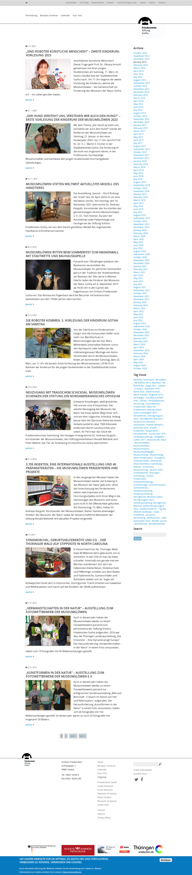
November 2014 (141, 56)
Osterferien (156, 460)
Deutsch (161, 2)
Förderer (110, 2)
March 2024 (139, 356)
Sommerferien (141, 487)
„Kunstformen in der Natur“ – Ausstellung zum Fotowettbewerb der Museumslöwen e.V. (65, 674)
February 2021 (141, 269)
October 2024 (140, 368)
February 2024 (141, 353)
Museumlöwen (142, 442)
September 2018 (142, 185)
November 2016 (141, 119)
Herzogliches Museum (151, 418)
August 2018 (140, 182)
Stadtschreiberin (148, 508)
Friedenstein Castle (107, 782)
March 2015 (139, 68)
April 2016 (139, 101)
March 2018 (139, 167)
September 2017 (142, 149)
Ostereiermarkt (141, 460)
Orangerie (159, 457)
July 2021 (138, 284)
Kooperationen (98, 2)
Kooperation (152, 430)
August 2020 (140, 251)
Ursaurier (150, 514)
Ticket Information (143, 770)
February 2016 (141, 95)
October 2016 (140, 116)
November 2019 (141, 224)
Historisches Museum (144, 421)
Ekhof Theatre (104, 797)
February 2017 (141, 128)
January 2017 (140, 125)
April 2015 (139, 71)
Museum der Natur (156, 439)
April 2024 (139, 359)
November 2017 (141, 155)
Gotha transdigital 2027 (145, 412)
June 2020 (138, 245)
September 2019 (142, 218)
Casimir (162, 385)
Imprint (152, 2)
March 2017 (139, 131)
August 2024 (140, 365)
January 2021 (140, 266)
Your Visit (102, 773)
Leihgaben (159, 436)
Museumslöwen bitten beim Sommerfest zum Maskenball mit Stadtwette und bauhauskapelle (72, 254)
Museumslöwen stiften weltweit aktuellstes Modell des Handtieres (72, 186)
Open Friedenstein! (143, 457)
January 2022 (140, 302)
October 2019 (140, 221)
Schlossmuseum (157, 484)
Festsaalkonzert (156, 400)
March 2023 (139, 344)
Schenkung (139, 475)
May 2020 (138, 242)
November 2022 (141, 332)
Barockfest (161, 379)
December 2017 (141, 158)
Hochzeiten (139, 424)
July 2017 (138, 143)
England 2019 (156, 394)
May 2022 (138, 314)
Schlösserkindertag (143, 481)
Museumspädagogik (144, 451)
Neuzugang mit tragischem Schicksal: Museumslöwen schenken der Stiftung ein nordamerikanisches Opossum (73, 394)
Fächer (143, 400)
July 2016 (138, 110)
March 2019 (139, 200)
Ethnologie (139, 397)
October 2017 (140, 152)
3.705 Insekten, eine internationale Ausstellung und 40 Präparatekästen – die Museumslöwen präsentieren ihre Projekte (72, 468)
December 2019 (141, 227)
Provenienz (148, 466)
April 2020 (139, 239)
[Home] (29, 2)
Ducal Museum (105, 789)
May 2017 (138, 137)
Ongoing (102, 777)
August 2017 (140, 146)
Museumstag (156, 454)
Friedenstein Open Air (145, 406)
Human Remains (154, 424)
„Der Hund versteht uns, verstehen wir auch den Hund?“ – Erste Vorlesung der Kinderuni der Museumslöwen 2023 (73, 118)
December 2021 (141, 299)
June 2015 (138, 74)
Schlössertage (140, 484)
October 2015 (140, 86)
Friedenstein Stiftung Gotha (147, 409)
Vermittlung (31, 15)
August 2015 (140, 80)
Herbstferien (140, 415)
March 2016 (139, 98)
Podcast (137, 466)
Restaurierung (141, 469)
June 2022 (138, 317)
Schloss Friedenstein (144, 477)
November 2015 (141, 89)
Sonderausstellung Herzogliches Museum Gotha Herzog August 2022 (150, 505)
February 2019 (141, 197)
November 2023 (141, 350)
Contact (143, 2)
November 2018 (141, 191)
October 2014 (140, 53)
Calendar (65, 15)
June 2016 (138, 107)
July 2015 (138, 77)
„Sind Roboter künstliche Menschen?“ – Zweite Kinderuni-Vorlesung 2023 (73, 53)
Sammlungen (71, 2)
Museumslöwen (141, 445)
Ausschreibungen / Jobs (127, 2)
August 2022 (140, 323)
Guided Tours (140, 773)
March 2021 (139, 272)
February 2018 (141, 164)
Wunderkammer (157, 523)
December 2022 (141, 335)
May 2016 (138, 104)
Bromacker (139, 385)
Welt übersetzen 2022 (150, 519)
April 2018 (139, 170)
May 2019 (138, 206)
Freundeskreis (153, 403)
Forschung (84, 2)
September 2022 (142, 326)
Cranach (139, 388)
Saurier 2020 (156, 469)
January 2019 (140, 194)
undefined (139, 514)
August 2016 (140, 113)
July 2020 (138, 248)
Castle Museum (105, 786)
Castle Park (103, 804)
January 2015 (140, 62)
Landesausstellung (143, 436)
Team (156, 511)
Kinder (153, 427)
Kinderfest (139, 430)
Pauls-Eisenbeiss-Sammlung (148, 463)
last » (83, 736)
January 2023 (140, 338)
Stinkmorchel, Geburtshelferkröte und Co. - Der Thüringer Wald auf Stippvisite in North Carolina (67, 542)
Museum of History (107, 793)
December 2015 (141, 92)
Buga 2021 (151, 385)
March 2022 (139, 308)
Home (100, 762)
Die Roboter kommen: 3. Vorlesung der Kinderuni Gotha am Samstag (72, 322)
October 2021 (140, 293)
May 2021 (138, 278)
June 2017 (138, 140)
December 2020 (141, 263)
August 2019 (140, 215)
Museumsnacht (141, 448)
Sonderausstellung (143, 490)
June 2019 (138, 209)
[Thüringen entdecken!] (150, 850)
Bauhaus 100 (158, 382)
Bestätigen (166, 860)
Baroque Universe (49, 15)
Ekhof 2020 (139, 391)
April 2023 (139, 347)
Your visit (77, 15)
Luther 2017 (140, 439)
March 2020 (139, 236)
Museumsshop (141, 454)
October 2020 (140, 257)
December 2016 (141, 122)
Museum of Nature (107, 801)
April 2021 (139, 275)
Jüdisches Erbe (141, 427)
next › (73, 736)
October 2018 (140, 188)
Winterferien (141, 523)
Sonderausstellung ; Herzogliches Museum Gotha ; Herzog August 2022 (149, 496)
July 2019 (138, 212)
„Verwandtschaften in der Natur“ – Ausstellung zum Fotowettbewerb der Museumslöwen (69, 610)
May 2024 (138, 362)
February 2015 (141, 65)
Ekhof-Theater (141, 394)
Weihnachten (153, 517)
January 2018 (140, 161)
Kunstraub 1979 (157, 433)
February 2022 (141, 305)
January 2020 (140, 230)
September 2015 (142, 83)
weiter (29, 99)
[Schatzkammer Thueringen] (78, 850)
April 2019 (139, 203)
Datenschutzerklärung (72, 872)
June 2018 (138, 176)
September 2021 (142, 290)
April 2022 (139, 311)
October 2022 (140, 329)
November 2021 (141, 296)
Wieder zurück (159, 520)
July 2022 (138, 320)
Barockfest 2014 (142, 382)
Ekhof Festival (153, 391)
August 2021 (140, 287)
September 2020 (142, 254)
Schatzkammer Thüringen (146, 472)
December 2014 (141, 59)
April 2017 (139, 134)
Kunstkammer (141, 433)
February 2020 (141, 233)
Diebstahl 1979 (152, 388)
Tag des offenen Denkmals (150, 510)
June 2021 (138, 281)
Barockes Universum (144, 379)
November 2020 (141, 260)
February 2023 (141, 341)
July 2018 (138, 179)
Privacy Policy (104, 817)
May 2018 (138, 173)
